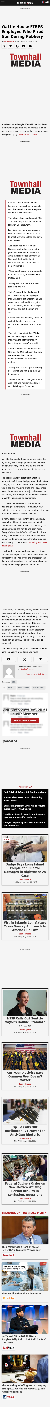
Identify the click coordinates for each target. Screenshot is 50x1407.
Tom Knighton (25, 1029)
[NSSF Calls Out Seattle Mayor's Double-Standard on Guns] (25, 1003)
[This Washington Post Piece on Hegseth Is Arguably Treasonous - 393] (25, 1230)
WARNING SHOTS (38, 688)
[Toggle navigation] (2, 3)
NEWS (14, 682)
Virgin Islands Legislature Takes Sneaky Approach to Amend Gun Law (25, 926)
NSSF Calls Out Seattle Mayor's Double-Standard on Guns (25, 1022)
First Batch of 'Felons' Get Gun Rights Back (24, 792)
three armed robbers (27, 134)
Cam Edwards (25, 879)
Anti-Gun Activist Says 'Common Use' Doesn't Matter (25, 1076)
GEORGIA (11, 688)
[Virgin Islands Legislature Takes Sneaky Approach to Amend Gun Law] (25, 907)
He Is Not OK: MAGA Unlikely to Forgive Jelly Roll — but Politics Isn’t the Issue (24, 1339)
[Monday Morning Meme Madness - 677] (25, 1276)
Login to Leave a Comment (25, 720)
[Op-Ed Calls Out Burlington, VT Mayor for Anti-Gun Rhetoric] (25, 1112)
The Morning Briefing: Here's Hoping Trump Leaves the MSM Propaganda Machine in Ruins (24, 1388)
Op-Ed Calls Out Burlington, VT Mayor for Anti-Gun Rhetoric (25, 1130)
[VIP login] (45, 3)
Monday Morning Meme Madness (21, 1293)
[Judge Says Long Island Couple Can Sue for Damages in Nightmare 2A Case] (25, 849)
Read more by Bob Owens (36, 674)
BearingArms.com (28, 669)
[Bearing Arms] (25, 3)
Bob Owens (9, 41)
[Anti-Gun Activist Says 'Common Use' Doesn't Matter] (25, 1057)
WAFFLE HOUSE (23, 688)
